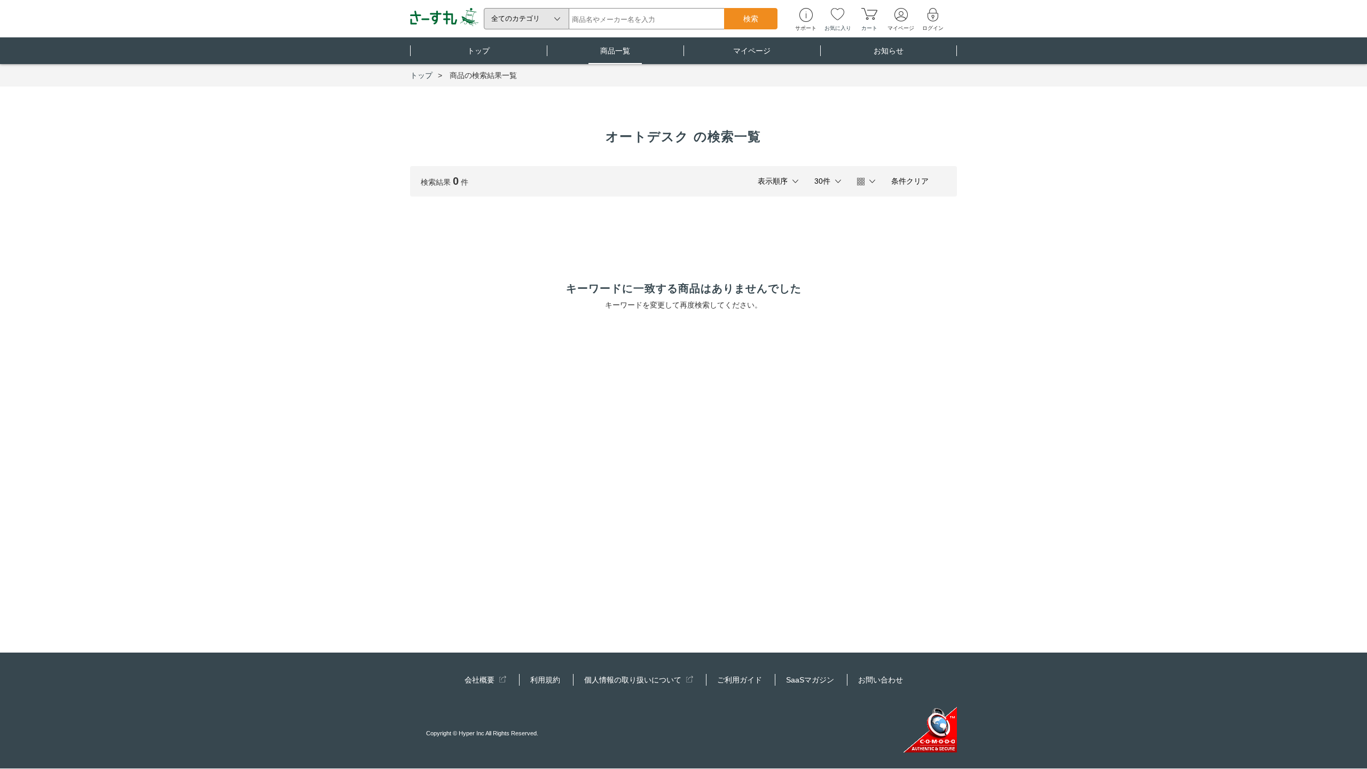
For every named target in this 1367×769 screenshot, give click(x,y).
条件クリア (910, 181)
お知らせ (889, 50)
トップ (478, 50)
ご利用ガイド (739, 680)
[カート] (869, 14)
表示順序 (773, 181)
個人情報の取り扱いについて (634, 680)
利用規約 (545, 680)
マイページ (752, 50)
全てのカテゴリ (515, 18)
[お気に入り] (837, 14)
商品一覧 (615, 50)
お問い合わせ (880, 680)
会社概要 (481, 680)
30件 (822, 181)
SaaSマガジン (810, 680)
